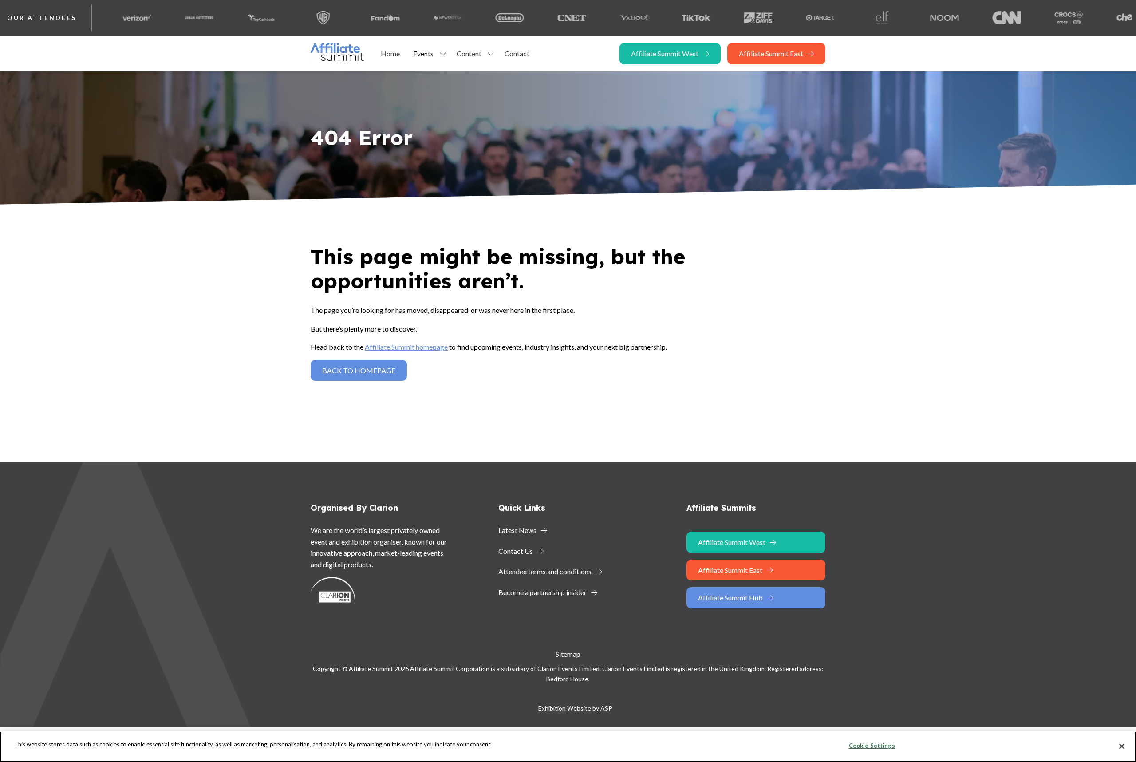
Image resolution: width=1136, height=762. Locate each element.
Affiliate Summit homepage (406, 347)
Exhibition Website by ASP (575, 708)
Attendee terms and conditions (545, 571)
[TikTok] (671, 18)
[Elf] (857, 18)
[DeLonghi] (484, 18)
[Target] (795, 18)
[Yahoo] (608, 18)
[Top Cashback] (236, 18)
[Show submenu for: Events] (443, 54)
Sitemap (568, 654)
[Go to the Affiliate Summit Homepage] (339, 61)
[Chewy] (1105, 18)
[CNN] (981, 18)
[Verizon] (111, 18)
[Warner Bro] (298, 18)
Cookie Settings (872, 745)
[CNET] (546, 18)
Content (469, 53)
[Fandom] (360, 18)
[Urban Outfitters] (174, 18)
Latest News (517, 530)
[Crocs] (1043, 18)
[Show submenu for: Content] (491, 54)
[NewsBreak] (422, 18)
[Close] (1122, 746)
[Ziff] (733, 18)
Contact (517, 53)
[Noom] (919, 18)
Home (390, 53)
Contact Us (515, 551)
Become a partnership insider (542, 592)
